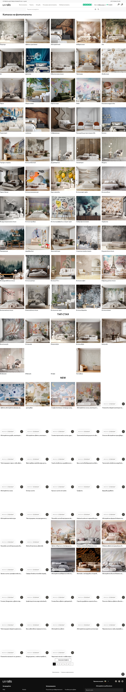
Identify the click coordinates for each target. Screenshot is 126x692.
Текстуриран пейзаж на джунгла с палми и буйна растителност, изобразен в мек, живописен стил (11, 629)
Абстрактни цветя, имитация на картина (36, 435)
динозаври (29, 408)
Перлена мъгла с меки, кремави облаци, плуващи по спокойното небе (113, 629)
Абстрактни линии (7, 490)
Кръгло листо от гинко (58, 490)
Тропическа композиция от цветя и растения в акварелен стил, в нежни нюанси (87, 435)
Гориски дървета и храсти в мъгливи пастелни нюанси (87, 601)
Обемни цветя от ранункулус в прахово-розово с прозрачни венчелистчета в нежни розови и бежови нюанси (113, 546)
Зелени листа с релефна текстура (11, 573)
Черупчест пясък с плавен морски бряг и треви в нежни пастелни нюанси (62, 656)
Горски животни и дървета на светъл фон (62, 463)
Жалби (24, 689)
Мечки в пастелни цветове (34, 546)
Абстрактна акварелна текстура (62, 573)
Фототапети (55, 672)
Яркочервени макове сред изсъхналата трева (36, 463)
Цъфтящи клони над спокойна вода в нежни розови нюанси (36, 601)
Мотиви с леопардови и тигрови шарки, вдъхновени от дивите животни (87, 573)
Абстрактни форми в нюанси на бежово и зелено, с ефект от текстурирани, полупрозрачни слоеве (113, 518)
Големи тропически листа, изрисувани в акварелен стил (62, 435)
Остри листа (30, 490)
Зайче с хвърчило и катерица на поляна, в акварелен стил (62, 546)
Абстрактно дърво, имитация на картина (11, 435)
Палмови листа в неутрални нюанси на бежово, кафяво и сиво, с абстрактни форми (62, 518)
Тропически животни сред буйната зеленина (113, 463)
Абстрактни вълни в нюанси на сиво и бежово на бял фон (113, 573)
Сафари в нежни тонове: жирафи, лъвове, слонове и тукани (36, 573)
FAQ (4, 689)
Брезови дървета (107, 490)
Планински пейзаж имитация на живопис (113, 408)
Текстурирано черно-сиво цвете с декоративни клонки (11, 463)
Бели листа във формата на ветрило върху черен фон (87, 463)
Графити (80, 490)
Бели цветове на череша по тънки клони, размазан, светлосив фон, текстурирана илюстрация (36, 629)
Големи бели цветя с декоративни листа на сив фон (62, 601)
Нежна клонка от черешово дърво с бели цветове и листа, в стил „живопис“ (87, 518)
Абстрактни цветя (57, 629)
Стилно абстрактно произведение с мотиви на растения (113, 435)
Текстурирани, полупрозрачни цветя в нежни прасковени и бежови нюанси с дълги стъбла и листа (36, 518)
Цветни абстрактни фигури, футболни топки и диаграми (11, 408)
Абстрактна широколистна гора (87, 629)
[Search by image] (95, 9)
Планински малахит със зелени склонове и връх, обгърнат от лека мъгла (11, 656)
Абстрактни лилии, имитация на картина (87, 408)
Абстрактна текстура (8, 518)
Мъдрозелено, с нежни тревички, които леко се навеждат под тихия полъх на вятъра (36, 656)
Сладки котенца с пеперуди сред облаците (62, 408)
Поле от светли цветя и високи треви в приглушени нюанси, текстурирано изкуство (113, 601)
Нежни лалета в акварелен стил (87, 546)
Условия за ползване (70, 689)
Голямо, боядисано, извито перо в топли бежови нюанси (11, 601)
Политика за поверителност (54, 689)
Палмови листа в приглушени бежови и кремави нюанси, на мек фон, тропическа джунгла (11, 546)
